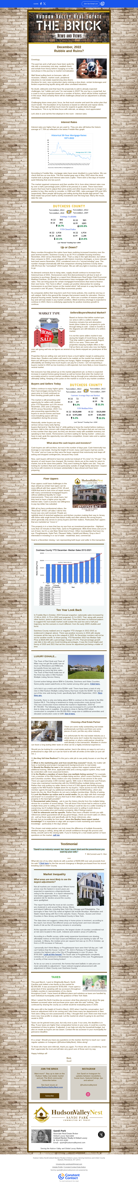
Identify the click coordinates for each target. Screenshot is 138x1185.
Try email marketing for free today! (69, 1181)
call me (56, 835)
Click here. (95, 684)
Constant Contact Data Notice (75, 1167)
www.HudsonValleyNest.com (50, 1087)
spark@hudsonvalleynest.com (67, 1170)
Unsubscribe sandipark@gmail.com (69, 1164)
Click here (44, 863)
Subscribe (49, 1096)
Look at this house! (53, 954)
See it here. (70, 714)
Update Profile (57, 1167)
